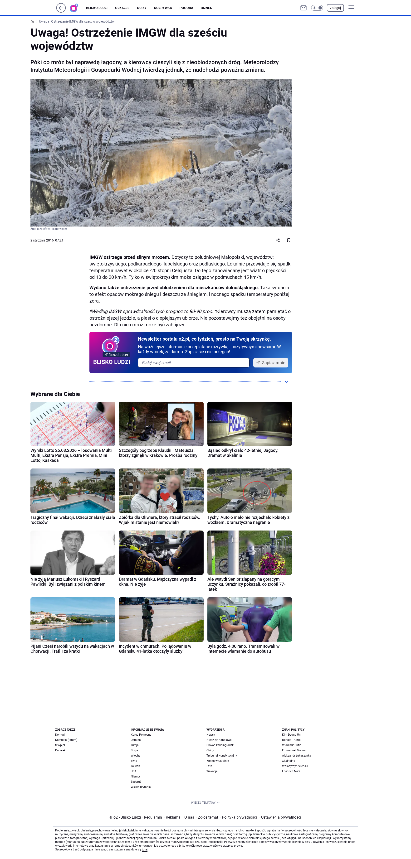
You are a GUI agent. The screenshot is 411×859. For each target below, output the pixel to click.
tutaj (144, 849)
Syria (134, 760)
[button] (317, 8)
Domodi (60, 734)
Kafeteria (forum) (66, 740)
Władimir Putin (291, 745)
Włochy (135, 755)
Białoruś (136, 781)
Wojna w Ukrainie (217, 760)
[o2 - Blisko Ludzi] (77, 7)
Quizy (142, 8)
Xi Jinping (288, 760)
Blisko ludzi (97, 8)
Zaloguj (335, 8)
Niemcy (136, 776)
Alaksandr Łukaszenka (296, 755)
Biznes (206, 8)
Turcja (135, 745)
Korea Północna (141, 734)
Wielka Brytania (141, 787)
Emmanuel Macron (294, 750)
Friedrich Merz (291, 771)
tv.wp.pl (60, 745)
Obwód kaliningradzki (220, 745)
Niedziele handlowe (218, 740)
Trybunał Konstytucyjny (221, 755)
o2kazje (122, 8)
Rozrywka (163, 8)
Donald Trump (291, 740)
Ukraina (136, 740)
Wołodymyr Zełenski (295, 766)
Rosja (134, 750)
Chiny (210, 750)
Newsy (210, 734)
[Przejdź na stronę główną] (61, 11)
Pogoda (186, 8)
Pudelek (60, 750)
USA (133, 771)
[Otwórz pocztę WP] (303, 8)
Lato (209, 766)
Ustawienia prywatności (280, 817)
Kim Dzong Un (291, 734)
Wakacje (211, 771)
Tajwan (135, 766)
